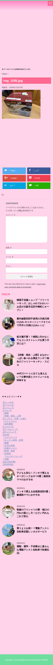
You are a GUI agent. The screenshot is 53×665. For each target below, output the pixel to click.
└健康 (6, 443)
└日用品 (7, 454)
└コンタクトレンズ (13, 456)
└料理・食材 (9, 451)
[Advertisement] (26, 39)
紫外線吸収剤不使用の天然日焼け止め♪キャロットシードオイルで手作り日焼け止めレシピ (33, 322)
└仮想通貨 (8, 424)
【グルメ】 (7, 410)
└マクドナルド (10, 421)
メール (10, 257)
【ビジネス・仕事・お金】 (14, 418)
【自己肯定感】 (9, 462)
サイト (8, 266)
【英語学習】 (8, 464)
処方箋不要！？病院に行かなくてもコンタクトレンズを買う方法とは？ (33, 340)
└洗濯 (6, 459)
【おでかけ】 (8, 405)
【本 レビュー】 (9, 432)
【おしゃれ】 (8, 402)
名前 (9, 248)
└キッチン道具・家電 (13, 440)
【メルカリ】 (8, 427)
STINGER (44, 660)
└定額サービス (10, 448)
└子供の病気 (9, 445)
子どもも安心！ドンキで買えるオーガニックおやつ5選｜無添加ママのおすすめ (33, 476)
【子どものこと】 (10, 429)
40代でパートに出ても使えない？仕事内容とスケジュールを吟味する (33, 376)
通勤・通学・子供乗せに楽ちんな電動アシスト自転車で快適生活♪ (33, 549)
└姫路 (6, 413)
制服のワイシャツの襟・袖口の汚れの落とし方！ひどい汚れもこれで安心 (33, 513)
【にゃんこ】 (8, 408)
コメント (10, 215)
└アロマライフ (10, 437)
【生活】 (6, 435)
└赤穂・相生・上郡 (12, 416)
